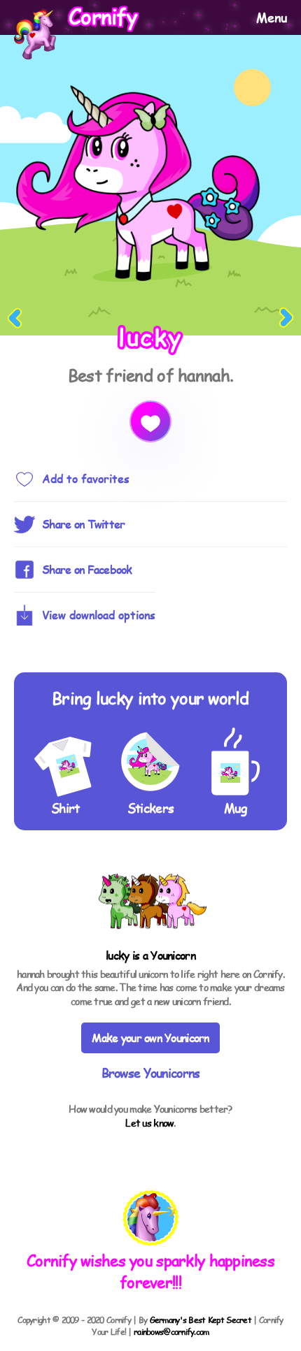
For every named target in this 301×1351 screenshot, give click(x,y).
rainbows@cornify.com (171, 1331)
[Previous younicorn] (14, 318)
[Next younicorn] (286, 318)
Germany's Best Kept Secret (200, 1319)
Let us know (149, 1122)
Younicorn (172, 955)
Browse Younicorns (151, 1072)
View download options (98, 615)
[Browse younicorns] (150, 939)
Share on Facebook (87, 569)
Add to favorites (86, 478)
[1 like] (151, 421)
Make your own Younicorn (150, 1037)
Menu (271, 17)
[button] (150, 1220)
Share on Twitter (83, 524)
